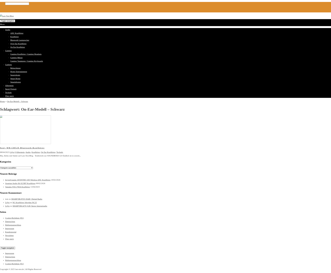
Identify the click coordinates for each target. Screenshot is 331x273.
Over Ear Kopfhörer (18, 44)
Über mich (9, 96)
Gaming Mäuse (16, 58)
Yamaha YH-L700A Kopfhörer (17, 187)
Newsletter (9, 235)
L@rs (12, 152)
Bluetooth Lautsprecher (19, 40)
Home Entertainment (18, 72)
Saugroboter (15, 75)
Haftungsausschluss (13, 225)
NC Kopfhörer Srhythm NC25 (25, 203)
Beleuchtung (15, 68)
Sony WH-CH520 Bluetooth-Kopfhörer (22, 148)
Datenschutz (10, 222)
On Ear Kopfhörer (17, 47)
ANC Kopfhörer (16, 33)
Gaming (8, 51)
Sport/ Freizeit (10, 89)
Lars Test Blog (6, 244)
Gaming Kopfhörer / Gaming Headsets (26, 54)
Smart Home (15, 79)
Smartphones (15, 82)
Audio (7, 30)
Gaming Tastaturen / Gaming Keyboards (26, 61)
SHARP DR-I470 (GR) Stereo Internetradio (30, 206)
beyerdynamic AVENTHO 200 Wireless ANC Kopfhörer (28, 180)
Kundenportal (10, 232)
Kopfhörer (14, 37)
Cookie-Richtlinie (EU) (14, 218)
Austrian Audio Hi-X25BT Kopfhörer (20, 183)
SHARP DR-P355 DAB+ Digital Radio (26, 199)
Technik (8, 93)
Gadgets (8, 65)
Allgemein (9, 86)
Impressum (9, 229)
